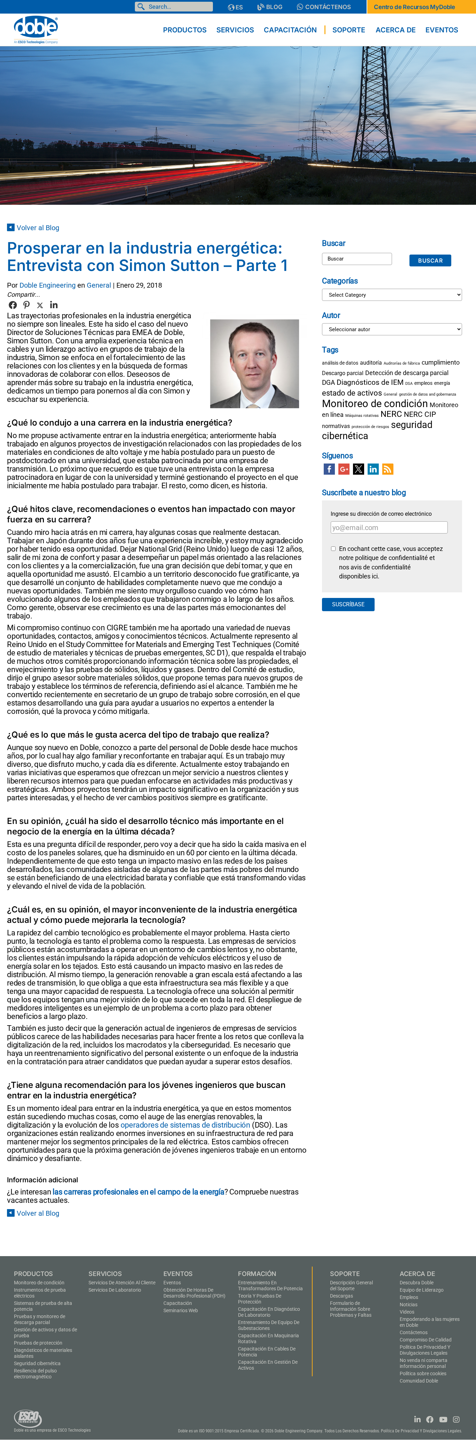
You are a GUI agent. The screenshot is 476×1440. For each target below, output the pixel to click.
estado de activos (352, 392)
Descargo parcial (342, 373)
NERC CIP (420, 414)
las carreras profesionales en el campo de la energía (138, 1192)
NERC (391, 414)
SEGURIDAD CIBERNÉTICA (37, 1363)
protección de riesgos (370, 427)
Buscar (142, 6)
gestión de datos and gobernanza (427, 394)
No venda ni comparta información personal (423, 1363)
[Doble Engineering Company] (36, 29)
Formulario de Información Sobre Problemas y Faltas (350, 1309)
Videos (407, 1312)
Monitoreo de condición (375, 404)
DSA (409, 383)
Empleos (409, 1297)
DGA (328, 383)
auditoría (371, 362)
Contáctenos (414, 1332)
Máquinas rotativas (362, 415)
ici (375, 576)
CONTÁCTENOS (328, 6)
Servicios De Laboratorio (115, 1290)
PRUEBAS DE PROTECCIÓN (38, 1343)
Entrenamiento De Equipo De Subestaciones (268, 1325)
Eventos (172, 1282)
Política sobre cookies (423, 1373)
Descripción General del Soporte (351, 1285)
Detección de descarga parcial (406, 372)
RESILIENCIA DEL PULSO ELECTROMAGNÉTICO (35, 1373)
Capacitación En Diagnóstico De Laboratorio (269, 1312)
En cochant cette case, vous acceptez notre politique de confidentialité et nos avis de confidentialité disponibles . (391, 562)
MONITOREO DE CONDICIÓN (39, 1282)
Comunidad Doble (419, 1381)
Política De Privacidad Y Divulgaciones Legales (425, 1350)
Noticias (408, 1304)
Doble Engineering (48, 285)
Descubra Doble (416, 1282)
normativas (336, 426)
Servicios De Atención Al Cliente (122, 1282)
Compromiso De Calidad (426, 1339)
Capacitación (177, 1303)
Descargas (341, 1296)
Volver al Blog (38, 228)
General (99, 285)
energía (442, 383)
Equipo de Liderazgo (422, 1290)
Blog (274, 6)
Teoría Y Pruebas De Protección (259, 1299)
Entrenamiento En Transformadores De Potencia (270, 1285)
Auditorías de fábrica (402, 363)
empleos (423, 383)
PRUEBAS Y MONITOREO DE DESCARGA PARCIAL (39, 1319)
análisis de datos (340, 363)
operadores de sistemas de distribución (185, 1125)
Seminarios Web (180, 1310)
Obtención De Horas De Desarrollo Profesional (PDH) (194, 1293)
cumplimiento (441, 362)
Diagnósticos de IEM (370, 382)
